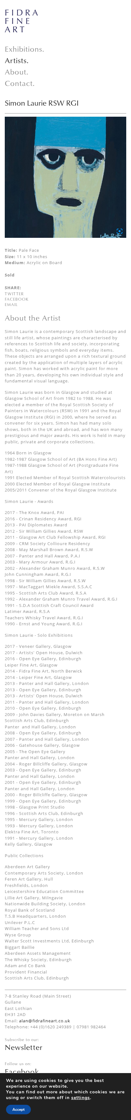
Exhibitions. (25, 48)
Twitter (14, 293)
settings (80, 1098)
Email (11, 304)
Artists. (17, 60)
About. (17, 71)
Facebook (17, 299)
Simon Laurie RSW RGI (42, 102)
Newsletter (24, 1047)
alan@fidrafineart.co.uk (44, 1021)
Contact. (20, 83)
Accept (18, 1109)
